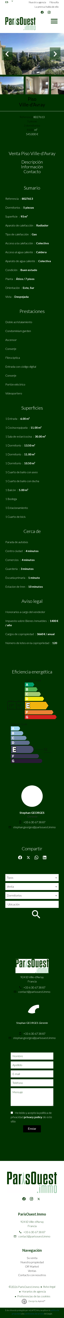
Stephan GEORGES (32, 812)
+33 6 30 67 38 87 (34, 822)
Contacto (32, 171)
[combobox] (32, 877)
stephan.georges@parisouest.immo (34, 827)
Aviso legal (49, 1286)
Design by (36, 1301)
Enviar (32, 1128)
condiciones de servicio (34, 1313)
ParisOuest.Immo (32, 1214)
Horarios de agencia (34, 1291)
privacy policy (33, 1117)
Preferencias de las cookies (33, 1296)
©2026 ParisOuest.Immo (24, 1286)
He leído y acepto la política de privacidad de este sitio (31, 1117)
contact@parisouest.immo (34, 991)
